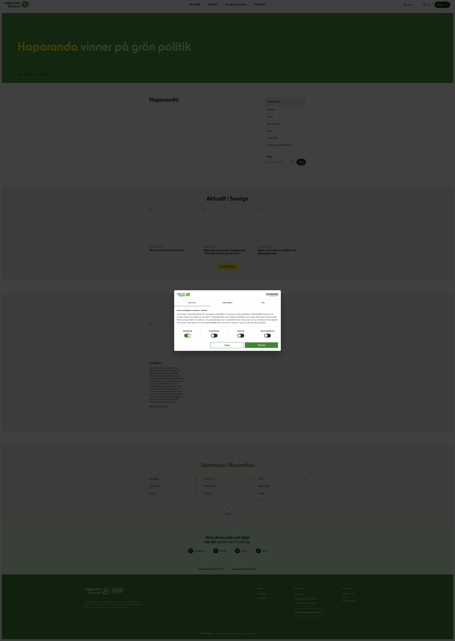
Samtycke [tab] (192, 302)
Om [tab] (263, 302)
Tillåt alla (261, 345)
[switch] (214, 335)
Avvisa (227, 345)
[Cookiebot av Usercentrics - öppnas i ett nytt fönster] (267, 295)
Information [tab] (227, 302)
